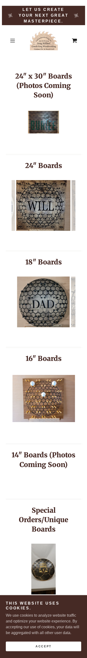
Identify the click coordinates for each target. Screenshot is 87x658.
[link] (43, 40)
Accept (43, 646)
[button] (13, 40)
